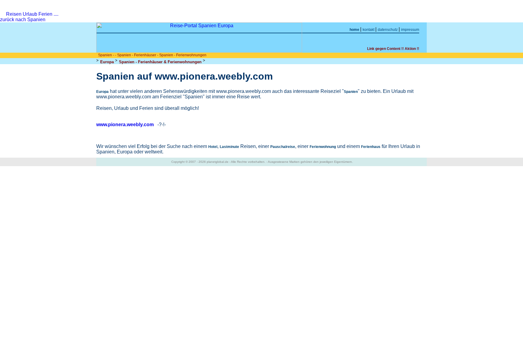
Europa (107, 62)
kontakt (369, 30)
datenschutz (388, 30)
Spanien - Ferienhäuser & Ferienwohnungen (160, 62)
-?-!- (161, 124)
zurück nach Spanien (23, 19)
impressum (410, 30)
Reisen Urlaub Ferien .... (32, 14)
